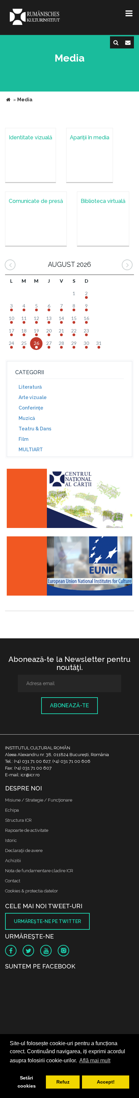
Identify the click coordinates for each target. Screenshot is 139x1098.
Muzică (27, 418)
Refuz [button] (63, 1082)
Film (23, 439)
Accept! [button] (106, 1082)
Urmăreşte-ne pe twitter (47, 921)
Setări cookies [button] (27, 1082)
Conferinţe (31, 408)
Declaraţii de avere (24, 850)
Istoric (11, 840)
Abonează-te (69, 705)
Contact (12, 880)
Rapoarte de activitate (26, 830)
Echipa (12, 810)
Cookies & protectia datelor (31, 890)
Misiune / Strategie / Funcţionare (38, 800)
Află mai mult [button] (94, 1060)
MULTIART (31, 449)
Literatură (30, 387)
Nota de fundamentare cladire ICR (39, 870)
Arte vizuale (33, 397)
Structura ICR (18, 820)
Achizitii (13, 860)
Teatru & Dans (35, 428)
